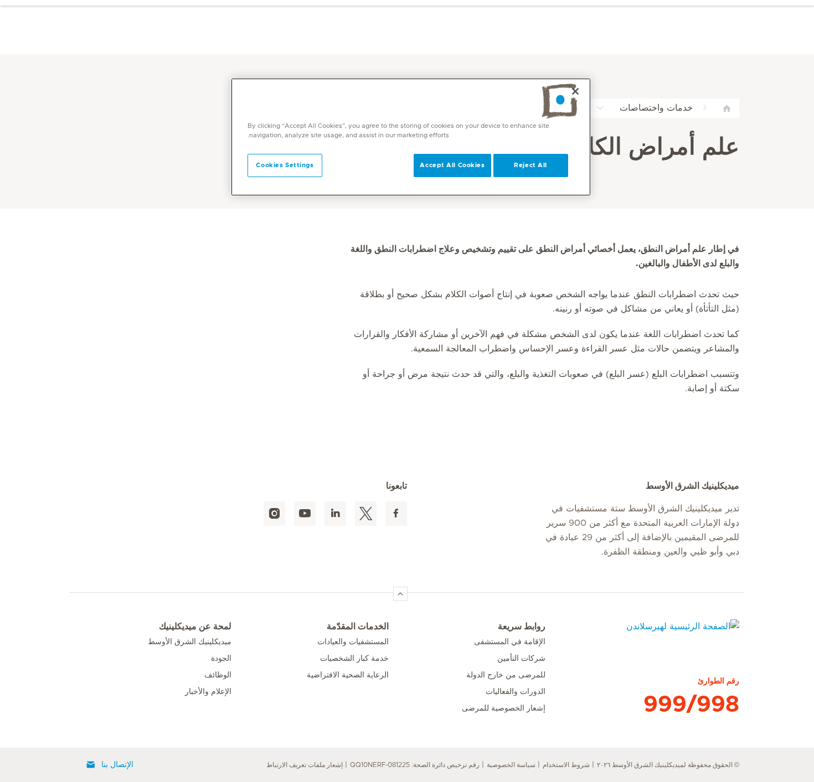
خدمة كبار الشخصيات (354, 658)
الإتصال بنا (117, 765)
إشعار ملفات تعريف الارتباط (304, 765)
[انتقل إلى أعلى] (400, 593)
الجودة (221, 658)
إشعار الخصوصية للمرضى (503, 708)
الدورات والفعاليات (515, 692)
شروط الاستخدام (566, 765)
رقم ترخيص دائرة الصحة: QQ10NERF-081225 (415, 765)
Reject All (530, 165)
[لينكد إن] (335, 513)
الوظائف (217, 675)
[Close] (575, 91)
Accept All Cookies (452, 165)
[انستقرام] (274, 513)
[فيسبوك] (396, 513)
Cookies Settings (284, 165)
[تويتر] (366, 513)
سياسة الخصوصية (511, 765)
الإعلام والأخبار (208, 692)
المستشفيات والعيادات (353, 642)
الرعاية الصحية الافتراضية (348, 675)
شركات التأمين (521, 658)
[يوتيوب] (305, 513)
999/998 (691, 704)
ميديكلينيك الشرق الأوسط (189, 642)
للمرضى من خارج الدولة (505, 675)
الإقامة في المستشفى (509, 642)
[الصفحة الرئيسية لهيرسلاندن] (642, 633)
